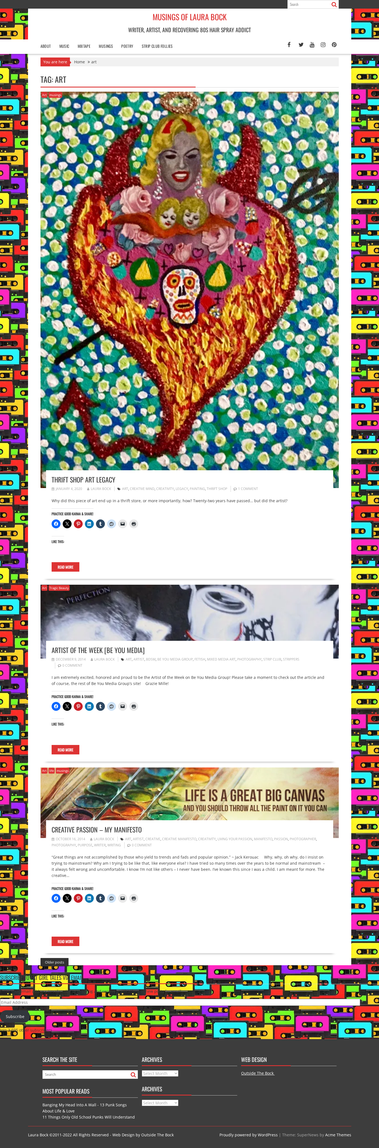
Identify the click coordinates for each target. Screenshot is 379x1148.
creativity (165, 488)
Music (64, 46)
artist (138, 659)
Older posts (54, 962)
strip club (272, 659)
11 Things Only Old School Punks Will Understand (88, 1117)
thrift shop (217, 488)
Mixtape (84, 46)
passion (281, 839)
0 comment (72, 665)
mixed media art (221, 659)
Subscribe (15, 1016)
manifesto (263, 839)
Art (44, 95)
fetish (199, 659)
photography (249, 659)
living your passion (235, 839)
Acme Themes (338, 1134)
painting (197, 488)
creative (152, 839)
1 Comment (248, 488)
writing (114, 845)
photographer (303, 839)
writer (100, 845)
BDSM (151, 659)
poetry (127, 46)
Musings (106, 46)
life (51, 771)
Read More (65, 567)
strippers (291, 659)
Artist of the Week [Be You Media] (98, 650)
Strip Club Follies (157, 46)
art (125, 488)
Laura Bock (101, 488)
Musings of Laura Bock (190, 16)
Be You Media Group (175, 659)
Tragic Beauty (59, 588)
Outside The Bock (258, 1073)
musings (55, 95)
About (46, 46)
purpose (85, 845)
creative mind (142, 488)
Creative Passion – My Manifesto (97, 829)
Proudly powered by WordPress (248, 1134)
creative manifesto (179, 839)
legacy (182, 488)
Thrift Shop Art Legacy (83, 479)
